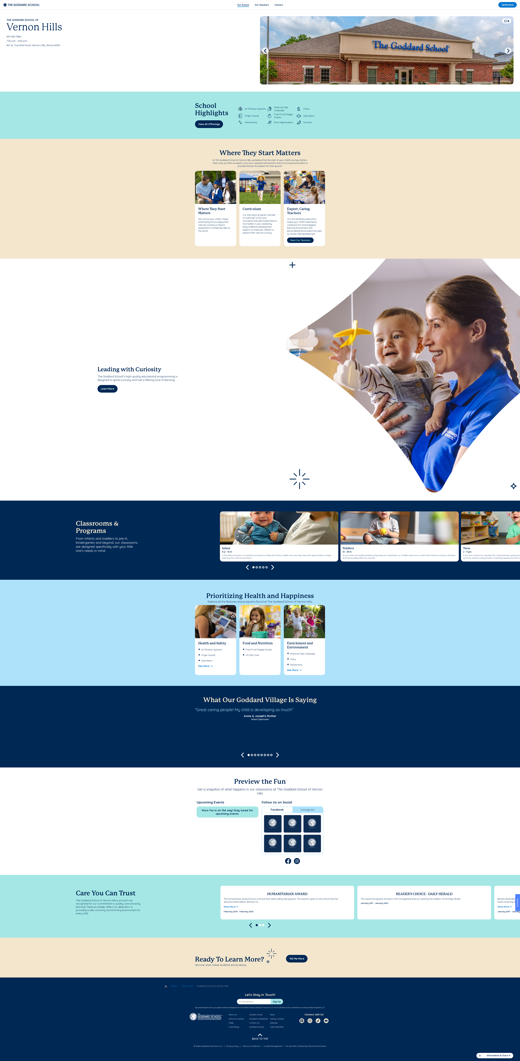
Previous (265, 50)
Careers (278, 5)
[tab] (277, 810)
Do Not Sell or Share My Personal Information (306, 1046)
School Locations (236, 1019)
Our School (243, 5)
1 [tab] (253, 567)
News (272, 1014)
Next (508, 50)
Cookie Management (273, 1046)
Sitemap (273, 1023)
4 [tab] (263, 567)
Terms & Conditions (251, 1046)
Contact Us (254, 1023)
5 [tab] (266, 567)
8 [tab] (271, 755)
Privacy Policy (232, 1046)
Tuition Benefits (277, 1027)
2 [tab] (257, 567)
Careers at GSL (256, 1014)
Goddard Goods (256, 1027)
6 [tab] (265, 755)
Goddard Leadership (258, 1019)
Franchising (234, 1027)
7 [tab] (268, 755)
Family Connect (277, 1019)
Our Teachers (262, 5)
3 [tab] (260, 567)
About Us (233, 1014)
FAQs (231, 1023)
